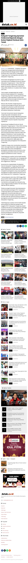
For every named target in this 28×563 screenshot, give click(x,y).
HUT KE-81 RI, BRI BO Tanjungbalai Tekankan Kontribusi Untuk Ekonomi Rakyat (17, 355)
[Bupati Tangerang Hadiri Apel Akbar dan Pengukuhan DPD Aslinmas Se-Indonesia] (7, 263)
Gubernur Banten (7, 526)
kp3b (4, 528)
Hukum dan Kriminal (6, 512)
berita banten (6, 532)
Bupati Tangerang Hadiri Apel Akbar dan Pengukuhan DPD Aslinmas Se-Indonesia (7, 270)
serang (4, 524)
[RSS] (10, 550)
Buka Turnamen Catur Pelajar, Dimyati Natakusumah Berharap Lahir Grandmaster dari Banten (17, 339)
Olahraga (3, 510)
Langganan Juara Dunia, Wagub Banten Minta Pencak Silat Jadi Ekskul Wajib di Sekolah (20, 270)
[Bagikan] (26, 45)
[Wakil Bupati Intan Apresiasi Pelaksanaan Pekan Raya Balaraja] (4, 332)
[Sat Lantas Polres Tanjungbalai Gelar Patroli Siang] (4, 373)
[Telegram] (23, 226)
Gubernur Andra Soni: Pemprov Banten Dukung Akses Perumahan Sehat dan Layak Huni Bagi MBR (7, 297)
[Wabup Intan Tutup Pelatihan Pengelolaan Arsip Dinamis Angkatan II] (21, 249)
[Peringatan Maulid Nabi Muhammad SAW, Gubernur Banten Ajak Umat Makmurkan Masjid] (7, 235)
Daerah (2, 33)
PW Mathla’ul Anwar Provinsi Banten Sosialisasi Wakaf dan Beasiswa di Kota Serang (17, 323)
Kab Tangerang (9, 217)
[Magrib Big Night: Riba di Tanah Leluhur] (4, 463)
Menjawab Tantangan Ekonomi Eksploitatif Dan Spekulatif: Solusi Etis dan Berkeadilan (16, 469)
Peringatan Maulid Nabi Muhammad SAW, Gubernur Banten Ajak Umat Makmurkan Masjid (7, 242)
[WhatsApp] (26, 226)
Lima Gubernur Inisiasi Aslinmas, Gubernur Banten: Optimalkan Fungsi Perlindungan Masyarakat (6, 256)
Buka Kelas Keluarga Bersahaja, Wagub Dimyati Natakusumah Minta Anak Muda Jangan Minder (7, 284)
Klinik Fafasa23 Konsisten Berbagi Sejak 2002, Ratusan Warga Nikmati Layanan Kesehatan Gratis (17, 380)
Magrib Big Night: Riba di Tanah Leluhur (17, 463)
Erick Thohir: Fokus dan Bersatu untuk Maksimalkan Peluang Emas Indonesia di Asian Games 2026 (18, 306)
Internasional (4, 518)
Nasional (3, 508)
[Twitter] (20, 226)
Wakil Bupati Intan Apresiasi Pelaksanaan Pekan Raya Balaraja (17, 331)
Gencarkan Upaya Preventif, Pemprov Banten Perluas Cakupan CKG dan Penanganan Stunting (21, 297)
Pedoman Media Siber (6, 540)
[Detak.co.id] (9, 24)
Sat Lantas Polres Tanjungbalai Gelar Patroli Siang (18, 372)
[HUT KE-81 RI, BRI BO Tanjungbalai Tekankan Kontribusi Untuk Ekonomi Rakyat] (4, 356)
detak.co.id (4, 68)
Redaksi (5, 44)
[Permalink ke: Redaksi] (2, 45)
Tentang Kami (4, 544)
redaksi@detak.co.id (8, 500)
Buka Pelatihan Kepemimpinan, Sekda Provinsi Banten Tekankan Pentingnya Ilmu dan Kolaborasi (21, 284)
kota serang (5, 530)
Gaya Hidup (4, 514)
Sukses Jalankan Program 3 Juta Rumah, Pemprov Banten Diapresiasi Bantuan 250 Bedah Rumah (20, 242)
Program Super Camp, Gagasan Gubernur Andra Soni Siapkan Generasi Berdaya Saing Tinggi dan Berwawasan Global (17, 315)
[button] (26, 24)
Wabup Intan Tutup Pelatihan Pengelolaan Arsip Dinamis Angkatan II (21, 256)
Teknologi (3, 516)
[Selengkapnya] (14, 494)
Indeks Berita (4, 538)
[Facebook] (18, 226)
